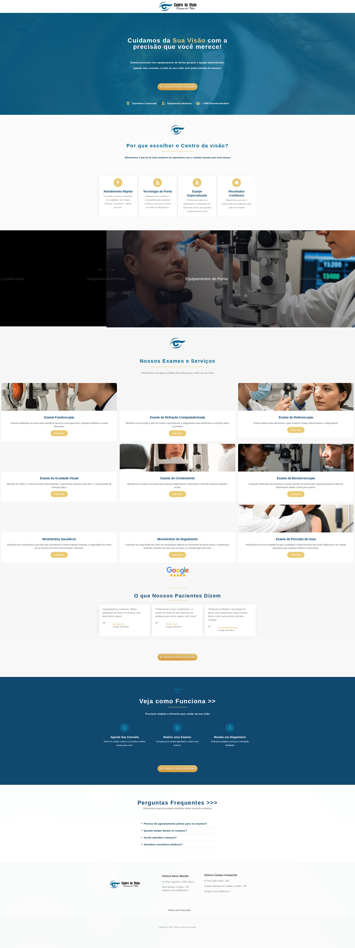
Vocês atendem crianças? (160, 837)
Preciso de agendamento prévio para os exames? (175, 823)
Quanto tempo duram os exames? (165, 830)
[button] (113, 269)
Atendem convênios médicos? (163, 844)
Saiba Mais (59, 433)
